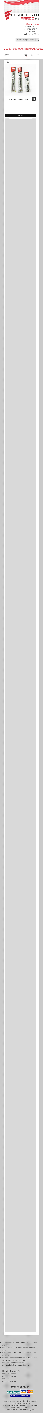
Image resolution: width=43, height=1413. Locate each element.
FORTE (16, 1151)
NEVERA (16, 274)
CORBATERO (18, 542)
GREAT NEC (18, 1211)
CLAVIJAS (17, 672)
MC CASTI (17, 1137)
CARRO (20, 628)
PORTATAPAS (23, 588)
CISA (16, 948)
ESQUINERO (22, 599)
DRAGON (17, 865)
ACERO (16, 288)
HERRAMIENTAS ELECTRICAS (16, 797)
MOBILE (17, 1085)
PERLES (16, 955)
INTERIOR (17, 329)
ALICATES (17, 767)
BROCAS (17, 729)
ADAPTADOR (18, 549)
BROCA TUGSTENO (23, 743)
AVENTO (17, 987)
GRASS (16, 1071)
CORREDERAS (23, 207)
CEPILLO (16, 715)
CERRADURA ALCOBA (21, 452)
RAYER (16, 1133)
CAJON (16, 403)
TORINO (16, 1061)
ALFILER (16, 1294)
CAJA (15, 687)
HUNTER (17, 833)
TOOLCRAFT (18, 1011)
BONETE (16, 1262)
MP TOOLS (17, 1197)
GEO (15, 909)
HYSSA (16, 858)
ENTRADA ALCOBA (20, 442)
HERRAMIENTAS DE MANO (17, 708)
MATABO (17, 1046)
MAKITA (16, 1179)
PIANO (16, 302)
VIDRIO (16, 292)
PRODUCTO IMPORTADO (20, 1128)
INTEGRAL (17, 333)
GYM (15, 1032)
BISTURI (16, 764)
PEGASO (17, 973)
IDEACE (9, 156)
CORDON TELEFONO (23, 664)
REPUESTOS (22, 808)
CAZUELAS (18, 774)
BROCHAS (17, 785)
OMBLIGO (17, 407)
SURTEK (16, 1124)
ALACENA (21, 649)
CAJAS (16, 683)
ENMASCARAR (23, 142)
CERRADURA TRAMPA (21, 459)
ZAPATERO (22, 556)
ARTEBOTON (18, 994)
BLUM (16, 1144)
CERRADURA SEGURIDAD (20, 437)
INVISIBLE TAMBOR (20, 322)
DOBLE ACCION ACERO (20, 307)
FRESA (16, 1266)
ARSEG (9, 128)
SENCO (16, 1158)
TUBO (16, 519)
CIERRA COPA (18, 1269)
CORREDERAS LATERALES (16, 538)
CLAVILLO (17, 1234)
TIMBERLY (17, 1175)
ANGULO (17, 1280)
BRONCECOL (18, 997)
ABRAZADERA (23, 1326)
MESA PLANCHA (23, 564)
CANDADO (11, 159)
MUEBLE (17, 378)
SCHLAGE (17, 923)
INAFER (16, 1029)
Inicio (5, 1401)
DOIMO (16, 1039)
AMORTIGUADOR (24, 646)
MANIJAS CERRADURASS (20, 464)
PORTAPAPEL (22, 592)
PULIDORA (17, 232)
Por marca (12, 823)
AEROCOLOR (18, 1165)
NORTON (17, 882)
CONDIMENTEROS (24, 612)
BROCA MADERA (23, 751)
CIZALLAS (17, 711)
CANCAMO (17, 170)
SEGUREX (17, 941)
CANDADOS (12, 163)
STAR (15, 1089)
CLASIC (16, 875)
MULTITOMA (18, 690)
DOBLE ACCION (19, 354)
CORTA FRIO (18, 260)
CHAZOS (17, 1252)
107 (19, 364)
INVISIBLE (17, 326)
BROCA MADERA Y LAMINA (23, 737)
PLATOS (21, 585)
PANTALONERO (23, 574)
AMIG (16, 1140)
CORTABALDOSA (19, 257)
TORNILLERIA (11, 166)
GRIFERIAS (11, 789)
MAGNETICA (18, 1301)
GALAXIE (17, 966)
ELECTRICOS (12, 656)
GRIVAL (16, 1193)
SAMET (16, 980)
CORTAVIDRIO (18, 253)
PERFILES (17, 530)
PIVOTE (16, 295)
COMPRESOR (18, 801)
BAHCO (16, 1190)
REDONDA (17, 285)
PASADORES (18, 191)
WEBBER (17, 271)
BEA (15, 892)
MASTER (17, 902)
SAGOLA (17, 1001)
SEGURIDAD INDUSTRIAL (16, 819)
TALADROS (17, 235)
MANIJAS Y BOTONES (15, 771)
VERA (16, 1022)
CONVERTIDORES (24, 669)
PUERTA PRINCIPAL (21, 445)
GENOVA (17, 1036)
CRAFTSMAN (18, 1207)
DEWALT (17, 1200)
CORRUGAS (18, 184)
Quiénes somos (13, 1401)
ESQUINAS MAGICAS (23, 603)
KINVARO (17, 976)
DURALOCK (18, 826)
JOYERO (20, 571)
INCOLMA (17, 969)
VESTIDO (21, 567)
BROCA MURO (23, 732)
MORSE (16, 895)
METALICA (17, 1322)
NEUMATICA (18, 812)
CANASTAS (22, 631)
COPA (16, 1311)
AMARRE (17, 1287)
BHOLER (16, 830)
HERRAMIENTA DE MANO (16, 228)
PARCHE (17, 340)
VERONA (17, 879)
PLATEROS (21, 595)
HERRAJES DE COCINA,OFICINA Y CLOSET (17, 199)
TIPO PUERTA (18, 343)
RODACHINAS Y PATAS (15, 503)
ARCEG (16, 927)
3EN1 (15, 1214)
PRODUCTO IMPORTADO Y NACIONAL (20, 887)
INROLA (16, 1054)
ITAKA (16, 854)
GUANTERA (18, 410)
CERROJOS (18, 469)
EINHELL (10, 120)
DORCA (16, 934)
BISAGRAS (11, 267)
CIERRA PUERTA (19, 396)
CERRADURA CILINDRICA (20, 431)
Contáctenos (25, 1403)
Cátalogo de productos (28, 1401)
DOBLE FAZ (22, 149)
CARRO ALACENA (24, 624)
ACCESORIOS (18, 211)
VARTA (16, 930)
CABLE (16, 694)
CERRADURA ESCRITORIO (20, 479)
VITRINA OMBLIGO (20, 414)
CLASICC (17, 1068)
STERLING (17, 868)
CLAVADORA (18, 264)
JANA (15, 1004)
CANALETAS (18, 680)
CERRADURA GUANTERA (20, 473)
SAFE (16, 906)
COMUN (17, 382)
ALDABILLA (17, 1297)
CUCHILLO (21, 246)
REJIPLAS (17, 952)
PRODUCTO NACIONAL (20, 1219)
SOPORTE (17, 522)
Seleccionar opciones (34, 99)
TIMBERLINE (18, 1120)
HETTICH (17, 1064)
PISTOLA (17, 1259)
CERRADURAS (13, 385)
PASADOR (18, 187)
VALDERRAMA (18, 1161)
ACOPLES (17, 792)
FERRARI (16, 983)
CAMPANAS (22, 635)
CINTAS (16, 138)
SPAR (16, 872)
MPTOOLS (17, 1227)
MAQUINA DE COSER (21, 312)
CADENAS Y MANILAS (14, 173)
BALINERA (17, 375)
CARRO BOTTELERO (23, 620)
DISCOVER (11, 124)
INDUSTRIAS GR (19, 990)
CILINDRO (17, 389)
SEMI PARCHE (19, 281)
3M (15, 899)
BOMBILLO (17, 701)
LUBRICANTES (12, 815)
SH (15, 1015)
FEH (15, 1075)
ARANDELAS (18, 1273)
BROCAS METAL (19, 725)
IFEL (15, 1186)
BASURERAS (22, 639)
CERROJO (17, 499)
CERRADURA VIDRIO (21, 417)
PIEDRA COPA (18, 135)
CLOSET (16, 218)
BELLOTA (17, 837)
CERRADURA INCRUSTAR (20, 494)
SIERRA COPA (18, 1308)
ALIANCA (17, 1057)
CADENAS (17, 177)
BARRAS (16, 546)
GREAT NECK (18, 840)
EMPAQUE (21, 145)
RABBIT (16, 920)
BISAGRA (17, 368)
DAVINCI (16, 1204)
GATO (16, 1078)
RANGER (17, 1147)
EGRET (16, 945)
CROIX (16, 916)
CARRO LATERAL (23, 615)
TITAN (16, 1224)
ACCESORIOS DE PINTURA (16, 781)
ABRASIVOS (11, 131)
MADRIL (16, 1304)
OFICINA (17, 204)
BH (15, 1025)
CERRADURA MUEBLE (21, 426)
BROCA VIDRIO (23, 748)
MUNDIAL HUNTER (20, 959)
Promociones (15, 1403)
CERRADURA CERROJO (21, 449)
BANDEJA (21, 653)
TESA (15, 1106)
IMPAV (16, 1113)
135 (19, 361)
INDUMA (17, 1096)
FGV (15, 847)
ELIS (15, 913)
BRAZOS (17, 194)
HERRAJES (11, 180)
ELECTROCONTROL (20, 1117)
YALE (16, 1103)
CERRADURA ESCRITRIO (20, 488)
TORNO (20, 581)
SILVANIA (17, 1008)
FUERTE (17, 1110)
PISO (15, 299)
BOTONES (17, 697)
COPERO (21, 214)
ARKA (16, 1092)
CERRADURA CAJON (21, 456)
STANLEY (17, 1154)
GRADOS (17, 357)
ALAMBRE (17, 704)
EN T (15, 350)
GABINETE (17, 347)
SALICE (16, 1043)
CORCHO (17, 1290)
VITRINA (16, 400)
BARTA (16, 1099)
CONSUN (17, 1082)
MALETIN (17, 315)
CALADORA (17, 239)
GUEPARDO (18, 962)
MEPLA (16, 1050)
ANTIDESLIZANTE (24, 152)
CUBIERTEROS (23, 608)
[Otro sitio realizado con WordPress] (21, 20)
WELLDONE (18, 1183)
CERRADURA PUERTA (21, 484)
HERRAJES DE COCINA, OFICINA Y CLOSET (17, 507)
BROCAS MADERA (24, 760)
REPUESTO (22, 250)
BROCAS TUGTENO (20, 722)
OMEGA (17, 336)
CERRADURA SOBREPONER (17, 422)
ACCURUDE (18, 844)
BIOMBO (17, 371)
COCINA (16, 221)
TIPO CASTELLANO (20, 278)
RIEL (15, 526)
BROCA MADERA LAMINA (22, 756)
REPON (16, 851)
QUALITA (17, 1018)
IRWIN (16, 1172)
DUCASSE (17, 861)
